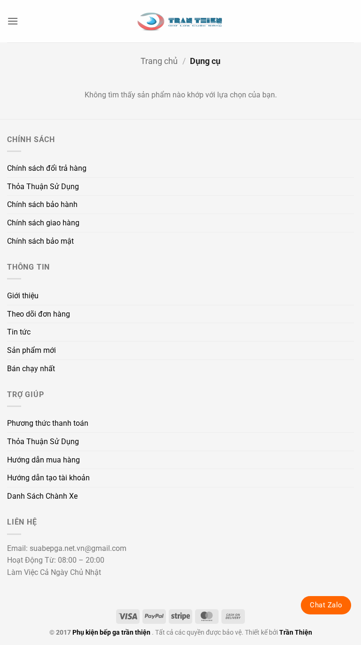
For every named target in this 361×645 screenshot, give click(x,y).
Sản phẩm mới (31, 350)
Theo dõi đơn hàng (38, 314)
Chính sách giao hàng (43, 222)
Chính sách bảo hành (42, 204)
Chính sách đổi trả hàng (46, 168)
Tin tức (19, 331)
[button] (12, 20)
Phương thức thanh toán (47, 423)
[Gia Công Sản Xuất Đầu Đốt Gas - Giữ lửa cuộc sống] (180, 21)
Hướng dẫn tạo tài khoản (48, 477)
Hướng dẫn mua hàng (43, 459)
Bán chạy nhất (31, 368)
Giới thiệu (23, 295)
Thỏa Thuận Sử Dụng (43, 186)
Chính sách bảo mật (40, 241)
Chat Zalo (326, 605)
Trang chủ (159, 61)
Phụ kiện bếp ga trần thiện (111, 633)
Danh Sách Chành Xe (42, 496)
